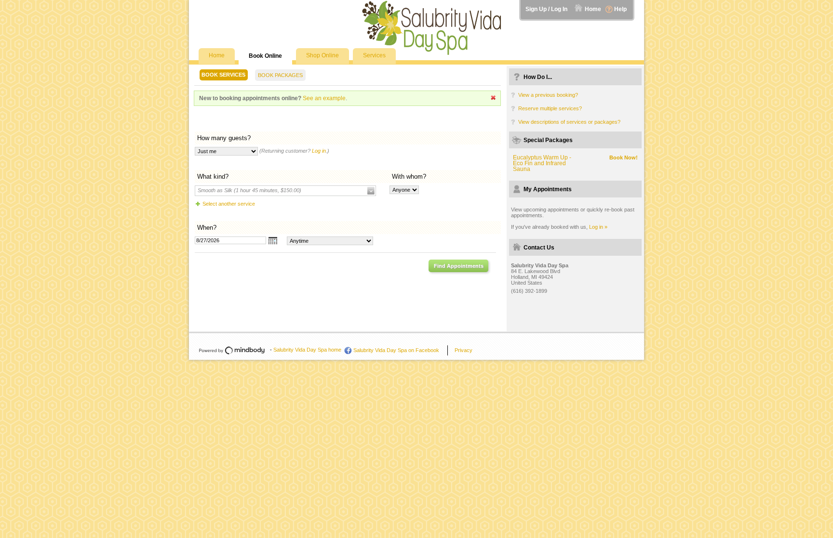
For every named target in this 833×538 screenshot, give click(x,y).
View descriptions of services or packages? (569, 122)
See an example (324, 98)
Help (620, 9)
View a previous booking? (548, 95)
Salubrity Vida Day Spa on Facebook (396, 350)
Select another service (228, 204)
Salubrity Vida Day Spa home (307, 350)
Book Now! (623, 157)
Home (593, 9)
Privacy (463, 350)
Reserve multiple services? (550, 108)
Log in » (598, 227)
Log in (319, 151)
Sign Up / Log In (546, 9)
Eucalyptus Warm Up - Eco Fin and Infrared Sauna (542, 163)
